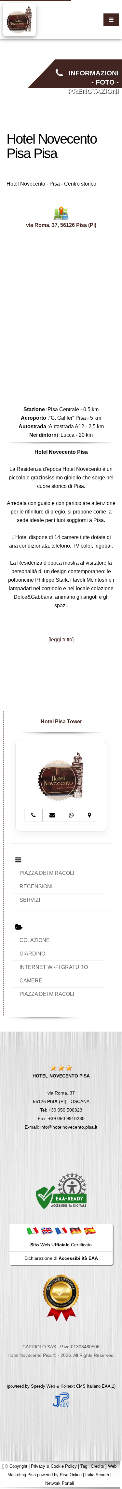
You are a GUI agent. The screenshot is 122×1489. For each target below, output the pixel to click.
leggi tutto (61, 639)
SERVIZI (30, 900)
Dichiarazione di (61, 1258)
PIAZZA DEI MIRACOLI (47, 873)
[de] (75, 1230)
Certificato (61, 1244)
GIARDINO (32, 953)
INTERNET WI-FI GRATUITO (54, 967)
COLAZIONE (35, 940)
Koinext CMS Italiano (81, 1386)
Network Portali (59, 1483)
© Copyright (16, 1466)
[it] (32, 1230)
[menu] (111, 19)
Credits (97, 1466)
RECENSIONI (36, 886)
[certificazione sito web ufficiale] (61, 1297)
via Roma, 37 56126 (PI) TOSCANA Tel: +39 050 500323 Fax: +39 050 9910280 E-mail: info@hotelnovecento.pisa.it (61, 1101)
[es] (89, 1230)
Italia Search (97, 1474)
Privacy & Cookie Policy (54, 1466)
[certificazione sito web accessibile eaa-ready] (61, 1190)
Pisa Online (71, 1474)
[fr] (61, 1230)
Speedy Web (43, 1386)
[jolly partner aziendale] (61, 1400)
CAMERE (31, 980)
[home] (19, 19)
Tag (83, 1466)
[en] (46, 1230)
